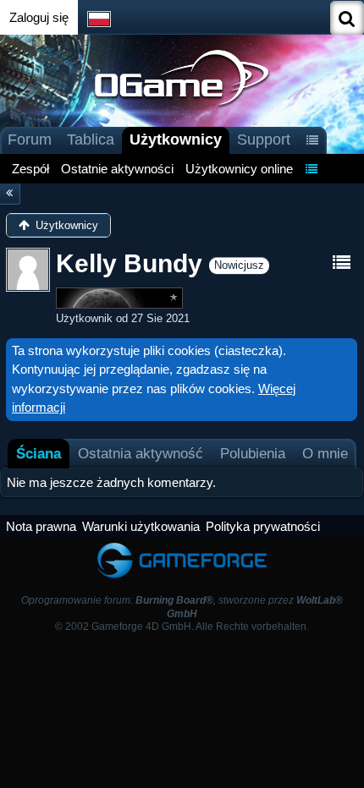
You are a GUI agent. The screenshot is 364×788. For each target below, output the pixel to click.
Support (263, 139)
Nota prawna (41, 526)
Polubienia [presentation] (252, 453)
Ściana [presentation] (38, 453)
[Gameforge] (182, 546)
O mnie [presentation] (325, 453)
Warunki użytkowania (141, 526)
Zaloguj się (39, 17)
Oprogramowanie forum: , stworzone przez (182, 606)
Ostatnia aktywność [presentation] (140, 453)
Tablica (90, 139)
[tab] (38, 453)
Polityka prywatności (263, 526)
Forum (30, 139)
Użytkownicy (176, 139)
